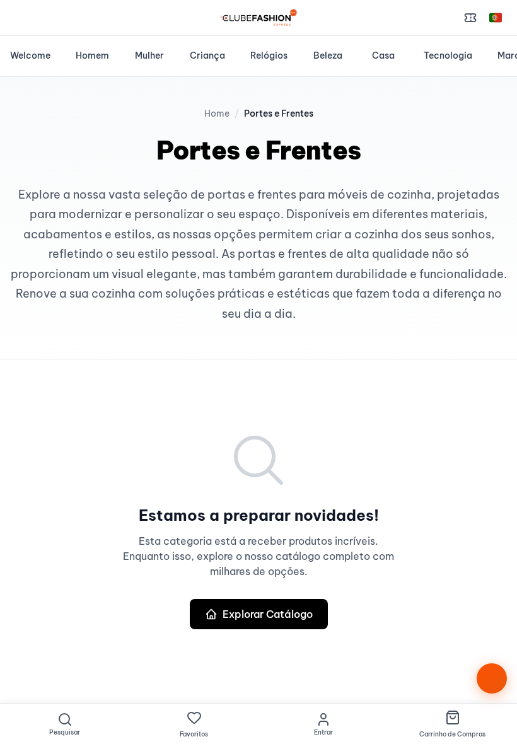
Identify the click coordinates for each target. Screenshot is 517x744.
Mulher (149, 55)
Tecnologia (448, 55)
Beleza (327, 55)
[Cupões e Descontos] (470, 17)
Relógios (269, 55)
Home (216, 113)
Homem (92, 55)
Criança (207, 55)
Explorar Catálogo (268, 614)
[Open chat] (492, 678)
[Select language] (495, 17)
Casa (383, 55)
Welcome (30, 55)
